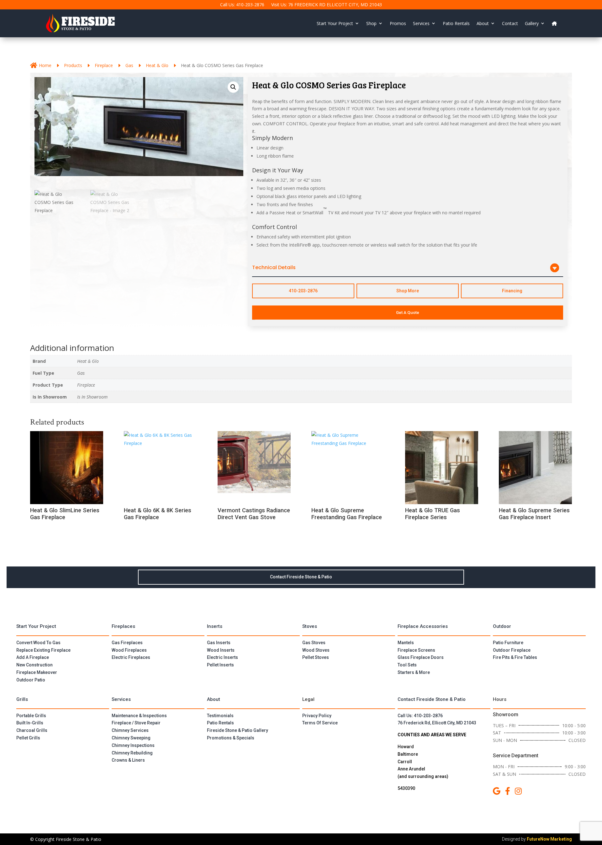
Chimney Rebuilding (132, 752)
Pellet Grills (28, 737)
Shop (371, 23)
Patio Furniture (508, 642)
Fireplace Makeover (36, 672)
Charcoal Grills (31, 730)
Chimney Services (130, 730)
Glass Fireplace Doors (421, 657)
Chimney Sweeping (131, 737)
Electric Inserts (222, 657)
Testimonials (220, 715)
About (483, 23)
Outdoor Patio (30, 679)
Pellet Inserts (220, 664)
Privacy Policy (316, 715)
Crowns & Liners (128, 760)
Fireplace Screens (416, 650)
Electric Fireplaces (131, 657)
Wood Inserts (221, 650)
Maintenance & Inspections (139, 715)
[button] (233, 87)
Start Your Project (335, 23)
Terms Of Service (320, 722)
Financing (512, 290)
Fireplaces (123, 626)
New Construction (34, 664)
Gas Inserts (218, 642)
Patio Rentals (456, 23)
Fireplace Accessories (423, 626)
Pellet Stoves (315, 657)
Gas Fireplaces (127, 642)
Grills (22, 699)
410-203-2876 (303, 290)
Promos (398, 23)
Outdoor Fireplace (512, 650)
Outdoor (502, 626)
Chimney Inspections (133, 745)
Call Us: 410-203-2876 (242, 5)
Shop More (407, 290)
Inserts (214, 626)
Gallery (532, 23)
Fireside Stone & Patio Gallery (237, 730)
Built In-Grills (29, 722)
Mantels (406, 642)
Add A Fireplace (32, 657)
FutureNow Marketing (549, 839)
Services (421, 23)
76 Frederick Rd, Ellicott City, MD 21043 (437, 722)
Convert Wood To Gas (38, 642)
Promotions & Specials (230, 737)
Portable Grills (31, 715)
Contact (510, 23)
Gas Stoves (313, 642)
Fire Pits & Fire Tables (515, 657)
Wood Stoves (316, 650)
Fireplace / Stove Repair (136, 722)
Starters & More (414, 672)
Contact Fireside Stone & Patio (301, 576)
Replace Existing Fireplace (43, 650)
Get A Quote (407, 312)
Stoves (309, 626)
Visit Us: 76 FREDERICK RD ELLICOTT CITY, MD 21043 (326, 5)
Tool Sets (407, 664)
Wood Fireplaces (129, 650)
